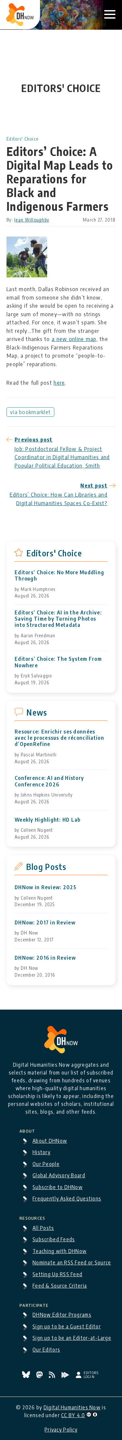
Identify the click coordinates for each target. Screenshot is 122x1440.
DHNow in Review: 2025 (45, 887)
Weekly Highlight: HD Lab (48, 820)
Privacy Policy (61, 1429)
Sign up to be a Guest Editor (67, 1326)
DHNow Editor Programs (62, 1314)
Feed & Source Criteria (60, 1285)
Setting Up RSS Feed (57, 1274)
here (59, 382)
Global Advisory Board (59, 1175)
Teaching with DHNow (60, 1251)
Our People (46, 1164)
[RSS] (53, 1376)
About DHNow (50, 1141)
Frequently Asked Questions (67, 1198)
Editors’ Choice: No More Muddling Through (59, 575)
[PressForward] (66, 1376)
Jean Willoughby (31, 220)
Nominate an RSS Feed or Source (72, 1262)
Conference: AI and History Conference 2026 (49, 781)
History (41, 1152)
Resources (33, 1217)
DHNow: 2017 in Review (45, 923)
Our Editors (46, 1349)
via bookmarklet (30, 411)
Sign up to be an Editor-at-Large (72, 1338)
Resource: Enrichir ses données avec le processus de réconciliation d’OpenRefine (59, 738)
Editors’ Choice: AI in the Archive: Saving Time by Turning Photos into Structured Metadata (58, 619)
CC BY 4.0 (73, 1415)
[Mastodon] (40, 1376)
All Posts (43, 1228)
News (36, 712)
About (27, 1130)
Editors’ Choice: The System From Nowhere (58, 662)
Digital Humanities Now (72, 1407)
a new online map (74, 338)
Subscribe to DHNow (58, 1187)
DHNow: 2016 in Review (45, 958)
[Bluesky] (26, 1376)
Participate (34, 1304)
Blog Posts (46, 867)
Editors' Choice (22, 139)
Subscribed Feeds (54, 1239)
